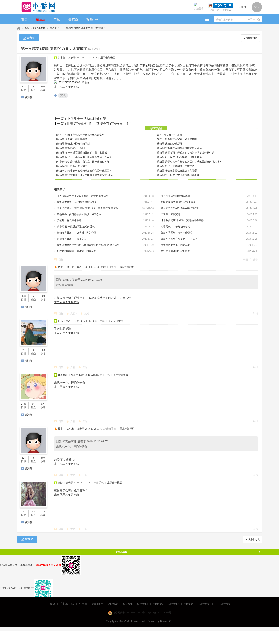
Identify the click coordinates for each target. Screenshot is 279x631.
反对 (87, 313)
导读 (57, 19)
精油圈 (53, 28)
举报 (245, 259)
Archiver (113, 603)
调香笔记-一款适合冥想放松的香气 (76, 226)
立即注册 (243, 7)
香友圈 (73, 19)
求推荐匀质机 (174, 134)
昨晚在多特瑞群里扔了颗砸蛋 (181, 170)
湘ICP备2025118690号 (159, 612)
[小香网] (36, 7)
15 (33, 511)
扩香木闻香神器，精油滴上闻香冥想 (76, 251)
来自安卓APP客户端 (66, 86)
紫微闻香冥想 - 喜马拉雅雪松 (176, 232)
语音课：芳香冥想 (170, 214)
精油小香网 (39, 28)
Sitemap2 (158, 603)
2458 (23, 403)
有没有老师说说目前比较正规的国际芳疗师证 (89, 175)
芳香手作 (62, 134)
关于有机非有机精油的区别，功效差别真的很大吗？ (193, 161)
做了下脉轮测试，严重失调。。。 (183, 166)
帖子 (250, 19)
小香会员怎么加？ (77, 166)
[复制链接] (94, 49)
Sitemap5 (204, 603)
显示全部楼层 (107, 57)
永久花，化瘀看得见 (76, 139)
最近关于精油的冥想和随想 (175, 251)
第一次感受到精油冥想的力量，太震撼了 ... (84, 28)
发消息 (28, 97)
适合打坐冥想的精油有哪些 (175, 196)
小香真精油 (63, 161)
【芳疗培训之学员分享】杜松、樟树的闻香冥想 (82, 196)
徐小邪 (61, 57)
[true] (259, 20)
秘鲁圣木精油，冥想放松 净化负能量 (77, 202)
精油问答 (162, 148)
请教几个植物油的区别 (77, 143)
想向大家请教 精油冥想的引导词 (178, 202)
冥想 (63, 95)
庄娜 (60, 482)
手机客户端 (67, 603)
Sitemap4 (189, 603)
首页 (24, 19)
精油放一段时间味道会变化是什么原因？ (90, 170)
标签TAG (93, 19)
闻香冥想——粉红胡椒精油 (175, 226)
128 (24, 86)
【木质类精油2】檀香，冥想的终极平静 (182, 220)
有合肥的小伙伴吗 (75, 148)
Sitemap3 (173, 603)
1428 (42, 349)
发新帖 (31, 37)
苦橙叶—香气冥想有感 (69, 220)
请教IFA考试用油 (174, 143)
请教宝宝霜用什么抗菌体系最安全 (86, 134)
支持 (73, 313)
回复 (60, 259)
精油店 (41, 19)
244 (24, 349)
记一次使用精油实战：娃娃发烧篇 (183, 157)
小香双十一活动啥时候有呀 (86, 118)
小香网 (18, 28)
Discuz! (164, 621)
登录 (257, 7)
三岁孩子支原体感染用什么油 (183, 175)
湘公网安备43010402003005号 (129, 612)
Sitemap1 (142, 603)
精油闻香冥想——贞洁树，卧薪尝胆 (76, 232)
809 (43, 86)
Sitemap (128, 603)
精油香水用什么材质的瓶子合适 (184, 148)
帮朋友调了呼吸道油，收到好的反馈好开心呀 (189, 152)
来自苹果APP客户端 (66, 386)
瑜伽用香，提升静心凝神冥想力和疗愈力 (79, 214)
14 (33, 403)
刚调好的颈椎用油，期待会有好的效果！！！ (99, 123)
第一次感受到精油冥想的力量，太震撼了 (87, 152)
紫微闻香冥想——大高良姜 (71, 238)
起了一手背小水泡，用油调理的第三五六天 (88, 157)
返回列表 (252, 38)
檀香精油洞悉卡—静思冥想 (175, 245)
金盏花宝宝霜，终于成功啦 (182, 139)
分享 (255, 259)
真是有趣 (63, 374)
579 (43, 511)
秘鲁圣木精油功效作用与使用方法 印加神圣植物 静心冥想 (88, 245)
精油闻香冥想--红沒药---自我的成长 (180, 208)
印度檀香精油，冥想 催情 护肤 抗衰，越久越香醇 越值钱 (87, 208)
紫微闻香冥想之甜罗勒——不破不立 (180, 238)
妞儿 (60, 320)
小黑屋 (83, 603)
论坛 (26, 28)
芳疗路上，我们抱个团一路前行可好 (89, 161)
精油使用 (98, 603)
